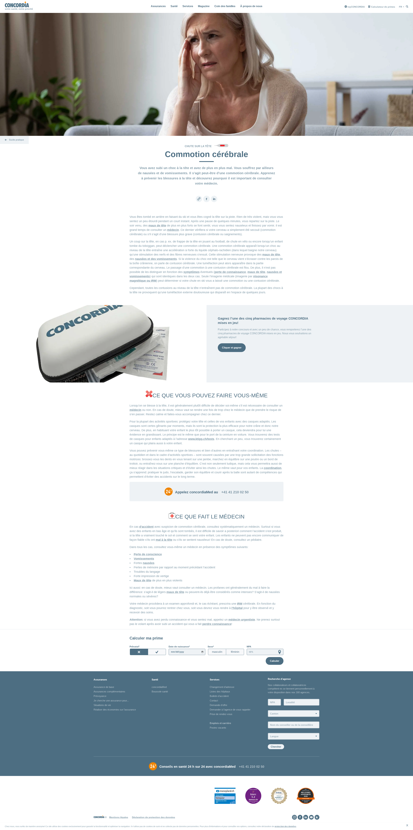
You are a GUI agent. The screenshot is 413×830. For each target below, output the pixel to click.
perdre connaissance (216, 624)
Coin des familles (224, 6)
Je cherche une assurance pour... (111, 700)
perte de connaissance (230, 272)
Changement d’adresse (222, 687)
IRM (239, 603)
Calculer (274, 660)
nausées (148, 563)
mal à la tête (164, 539)
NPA (249, 646)
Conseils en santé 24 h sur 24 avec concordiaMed (197, 766)
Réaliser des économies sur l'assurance (115, 709)
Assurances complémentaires (109, 691)
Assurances (158, 6)
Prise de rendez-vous (221, 714)
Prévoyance (100, 696)
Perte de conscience (148, 554)
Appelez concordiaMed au (196, 492)
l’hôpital (237, 608)
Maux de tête (142, 580)
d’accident (146, 526)
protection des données (285, 826)
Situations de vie (102, 705)
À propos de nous (251, 6)
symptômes (191, 272)
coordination (272, 468)
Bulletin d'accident (219, 696)
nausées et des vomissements (156, 259)
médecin (173, 229)
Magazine (204, 6)
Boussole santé (160, 691)
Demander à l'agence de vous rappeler (230, 709)
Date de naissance (179, 646)
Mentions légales (118, 817)
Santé (174, 6)
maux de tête (157, 225)
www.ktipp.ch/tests (201, 439)
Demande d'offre (218, 705)
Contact (214, 700)
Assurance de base (104, 687)
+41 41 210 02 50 (235, 492)
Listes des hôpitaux (220, 691)
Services (187, 6)
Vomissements (144, 558)
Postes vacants (218, 727)
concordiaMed (159, 687)
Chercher (276, 746)
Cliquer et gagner (232, 347)
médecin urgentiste (241, 619)
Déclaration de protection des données (153, 817)
